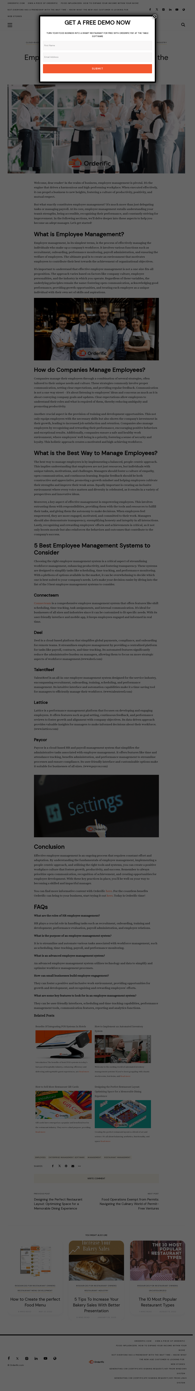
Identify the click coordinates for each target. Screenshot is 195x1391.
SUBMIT (97, 68)
